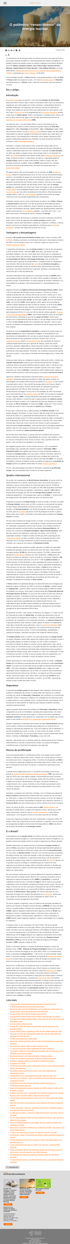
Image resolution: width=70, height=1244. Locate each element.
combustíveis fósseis (13, 538)
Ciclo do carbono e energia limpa (21, 1024)
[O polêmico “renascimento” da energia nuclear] (19, 50)
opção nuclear (19, 112)
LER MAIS (8, 1204)
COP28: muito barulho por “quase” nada (23, 1039)
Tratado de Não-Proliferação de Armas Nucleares (30, 774)
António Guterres (49, 807)
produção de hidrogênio (49, 625)
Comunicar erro (12, 1167)
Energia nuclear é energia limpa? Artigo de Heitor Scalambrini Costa (33, 1004)
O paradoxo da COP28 (17, 1063)
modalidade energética (26, 141)
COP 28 (51, 860)
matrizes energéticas (50, 464)
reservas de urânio (44, 978)
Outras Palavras (29, 73)
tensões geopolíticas (40, 812)
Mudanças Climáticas (52, 155)
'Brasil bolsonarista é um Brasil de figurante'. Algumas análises (31, 1056)
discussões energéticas (49, 112)
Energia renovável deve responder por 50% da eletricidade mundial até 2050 (36, 1031)
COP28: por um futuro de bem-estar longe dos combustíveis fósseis (33, 1058)
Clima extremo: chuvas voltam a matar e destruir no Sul (29, 1046)
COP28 (14, 155)
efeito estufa (11, 189)
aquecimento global (12, 168)
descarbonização (47, 80)
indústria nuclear (32, 394)
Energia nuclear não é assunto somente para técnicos (28, 1014)
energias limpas (11, 192)
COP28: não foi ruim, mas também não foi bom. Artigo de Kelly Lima (33, 1076)
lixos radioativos (28, 211)
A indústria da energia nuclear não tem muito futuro (27, 1006)
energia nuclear (13, 100)
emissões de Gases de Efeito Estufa (18, 120)
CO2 (35, 264)
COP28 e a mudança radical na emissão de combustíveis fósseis (32, 1061)
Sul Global (48, 382)
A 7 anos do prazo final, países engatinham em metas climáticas (32, 1048)
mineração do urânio (33, 341)
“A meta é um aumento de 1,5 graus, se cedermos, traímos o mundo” (33, 1132)
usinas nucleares (30, 194)
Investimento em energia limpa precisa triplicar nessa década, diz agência (35, 1016)
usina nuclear (47, 894)
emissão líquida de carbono (15, 245)
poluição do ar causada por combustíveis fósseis (39, 719)
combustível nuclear (13, 341)
